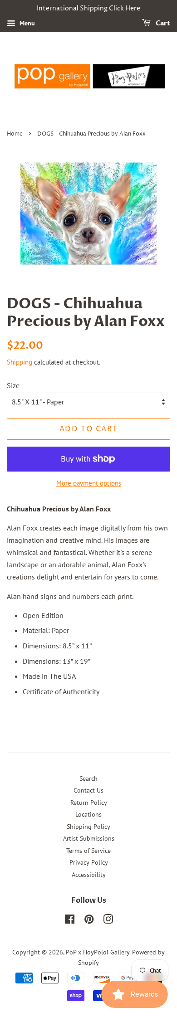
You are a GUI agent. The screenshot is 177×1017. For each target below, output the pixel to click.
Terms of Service (88, 851)
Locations (88, 814)
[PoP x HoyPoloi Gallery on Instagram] (108, 921)
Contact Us (88, 790)
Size (13, 385)
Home (15, 134)
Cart (162, 23)
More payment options (88, 483)
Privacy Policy (88, 862)
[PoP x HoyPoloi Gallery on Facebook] (69, 921)
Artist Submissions (88, 838)
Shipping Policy (88, 826)
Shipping (19, 362)
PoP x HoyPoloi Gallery (97, 952)
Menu (26, 23)
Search (88, 778)
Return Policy (88, 802)
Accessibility (89, 875)
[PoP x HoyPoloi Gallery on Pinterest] (89, 921)
